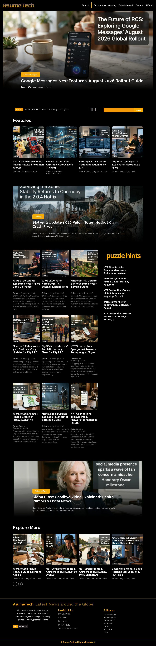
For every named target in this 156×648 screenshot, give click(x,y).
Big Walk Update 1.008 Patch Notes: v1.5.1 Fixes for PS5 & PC (55, 349)
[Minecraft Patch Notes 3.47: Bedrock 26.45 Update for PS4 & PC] (26, 328)
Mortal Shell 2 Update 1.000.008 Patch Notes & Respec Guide (55, 416)
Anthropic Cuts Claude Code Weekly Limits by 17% (92, 164)
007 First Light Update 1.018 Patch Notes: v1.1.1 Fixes (47, 109)
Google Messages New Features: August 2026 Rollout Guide (82, 80)
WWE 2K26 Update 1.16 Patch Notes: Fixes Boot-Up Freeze (26, 283)
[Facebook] (105, 614)
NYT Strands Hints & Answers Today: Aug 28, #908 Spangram (93, 571)
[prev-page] (15, 584)
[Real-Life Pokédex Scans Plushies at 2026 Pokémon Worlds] (28, 142)
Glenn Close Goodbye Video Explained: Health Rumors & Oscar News (73, 499)
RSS (109, 626)
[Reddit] (105, 623)
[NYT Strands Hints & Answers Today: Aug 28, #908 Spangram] (94, 549)
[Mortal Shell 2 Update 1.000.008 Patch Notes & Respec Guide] (55, 396)
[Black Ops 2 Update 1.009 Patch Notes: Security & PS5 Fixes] (127, 549)
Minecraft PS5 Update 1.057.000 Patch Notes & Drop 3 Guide (84, 283)
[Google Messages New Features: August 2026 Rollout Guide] (78, 50)
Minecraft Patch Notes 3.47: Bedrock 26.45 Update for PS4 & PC (26, 349)
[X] (105, 632)
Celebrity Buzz (41, 491)
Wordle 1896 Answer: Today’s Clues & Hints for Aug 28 (117, 305)
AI (47, 156)
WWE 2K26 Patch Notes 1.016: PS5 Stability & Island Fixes (55, 283)
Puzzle (73, 341)
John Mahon (84, 172)
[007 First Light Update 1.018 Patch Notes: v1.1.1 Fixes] (127, 142)
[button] (85, 5)
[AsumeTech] (18, 5)
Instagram (111, 618)
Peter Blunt (76, 359)
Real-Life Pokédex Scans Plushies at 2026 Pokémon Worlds (28, 164)
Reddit (110, 624)
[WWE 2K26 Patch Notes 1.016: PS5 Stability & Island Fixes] (55, 263)
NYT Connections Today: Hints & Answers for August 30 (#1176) (84, 418)
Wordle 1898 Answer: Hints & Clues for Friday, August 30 (25, 416)
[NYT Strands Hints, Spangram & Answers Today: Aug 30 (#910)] (84, 328)
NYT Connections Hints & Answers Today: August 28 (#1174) (117, 316)
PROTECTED (23, 626)
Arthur (115, 172)
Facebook (111, 615)
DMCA (16, 626)
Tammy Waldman (28, 87)
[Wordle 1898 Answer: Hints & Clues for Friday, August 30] (26, 396)
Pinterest (111, 621)
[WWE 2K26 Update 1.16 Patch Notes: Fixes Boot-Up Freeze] (26, 263)
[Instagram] (105, 617)
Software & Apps (30, 75)
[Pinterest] (105, 620)
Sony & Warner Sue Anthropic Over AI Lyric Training (59, 164)
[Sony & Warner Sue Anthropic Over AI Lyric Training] (61, 142)
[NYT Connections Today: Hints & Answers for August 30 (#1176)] (84, 396)
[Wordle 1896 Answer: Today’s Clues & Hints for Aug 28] (28, 549)
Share (109, 629)
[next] (94, 109)
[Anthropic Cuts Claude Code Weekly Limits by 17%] (94, 142)
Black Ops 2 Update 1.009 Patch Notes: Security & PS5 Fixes (127, 571)
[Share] (105, 629)
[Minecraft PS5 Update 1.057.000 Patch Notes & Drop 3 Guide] (84, 263)
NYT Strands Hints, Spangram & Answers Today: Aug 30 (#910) (83, 349)
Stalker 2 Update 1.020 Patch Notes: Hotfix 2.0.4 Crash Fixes (73, 224)
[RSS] (105, 626)
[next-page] (20, 584)
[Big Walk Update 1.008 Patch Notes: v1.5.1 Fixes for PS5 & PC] (55, 328)
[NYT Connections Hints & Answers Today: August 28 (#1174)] (61, 549)
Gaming (16, 156)
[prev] (90, 109)
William (16, 172)
